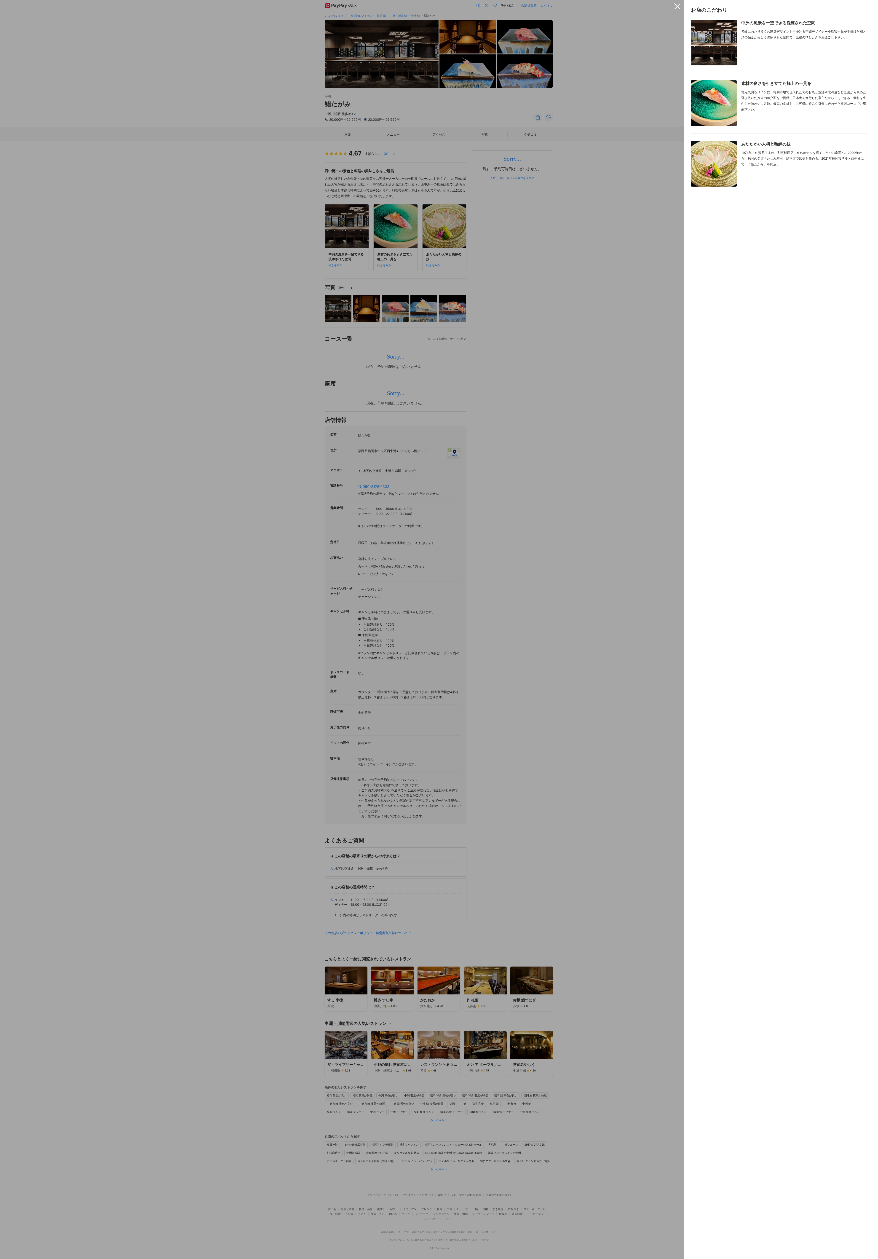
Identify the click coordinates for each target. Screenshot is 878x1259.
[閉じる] (677, 6)
